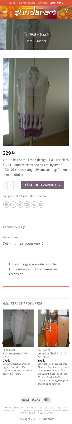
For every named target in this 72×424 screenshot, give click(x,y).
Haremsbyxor (14, 407)
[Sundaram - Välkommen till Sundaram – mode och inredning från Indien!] (35, 12)
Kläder (41, 41)
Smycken (26, 410)
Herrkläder (60, 410)
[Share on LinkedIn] (41, 204)
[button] (5, 12)
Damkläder (22, 196)
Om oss (42, 2)
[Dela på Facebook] (13, 204)
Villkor (12, 2)
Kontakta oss (27, 2)
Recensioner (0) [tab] (14, 227)
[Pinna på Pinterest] (34, 204)
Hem (29, 41)
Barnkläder (42, 410)
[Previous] (3, 351)
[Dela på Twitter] (20, 204)
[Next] (69, 351)
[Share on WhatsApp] (6, 204)
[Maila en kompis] (27, 204)
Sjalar (62, 407)
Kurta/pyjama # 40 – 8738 (16, 355)
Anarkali (31, 407)
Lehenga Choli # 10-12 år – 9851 (52, 355)
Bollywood (47, 407)
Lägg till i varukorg (42, 185)
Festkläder (27, 413)
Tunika (42, 196)
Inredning (11, 410)
